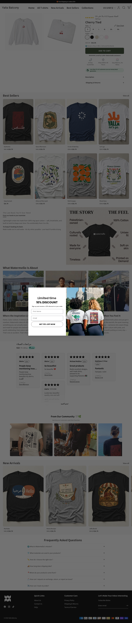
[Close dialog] (102, 289)
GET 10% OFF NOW (47, 324)
